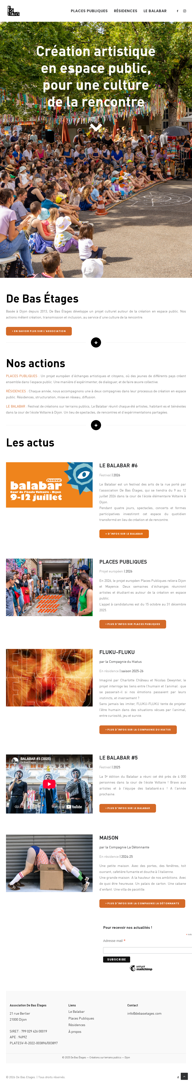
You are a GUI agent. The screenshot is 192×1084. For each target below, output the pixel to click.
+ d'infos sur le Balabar (124, 533)
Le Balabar (76, 1011)
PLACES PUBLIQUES (89, 10)
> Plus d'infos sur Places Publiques (132, 624)
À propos (74, 1031)
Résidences (76, 1025)
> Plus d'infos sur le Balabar (127, 808)
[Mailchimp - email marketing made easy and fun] (141, 970)
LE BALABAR (155, 10)
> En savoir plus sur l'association (39, 331)
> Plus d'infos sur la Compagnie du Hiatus (138, 729)
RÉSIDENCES (125, 10)
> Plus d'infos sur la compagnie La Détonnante (142, 903)
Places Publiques (81, 1018)
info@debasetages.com (144, 1013)
